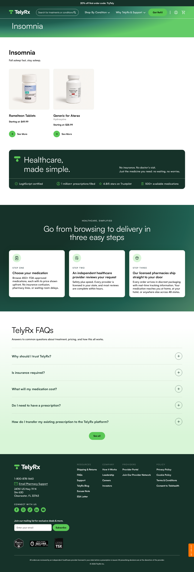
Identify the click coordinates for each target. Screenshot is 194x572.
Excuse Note (83, 491)
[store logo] (19, 12)
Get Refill (158, 12)
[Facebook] (16, 509)
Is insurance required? (28, 372)
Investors (107, 485)
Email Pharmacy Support (33, 483)
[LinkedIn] (36, 509)
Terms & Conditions (167, 480)
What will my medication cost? (34, 389)
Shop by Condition (96, 12)
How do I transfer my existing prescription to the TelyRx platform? (60, 422)
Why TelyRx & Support (129, 12)
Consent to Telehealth (168, 485)
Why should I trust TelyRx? (31, 356)
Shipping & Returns (87, 469)
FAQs (79, 474)
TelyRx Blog (83, 485)
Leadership (108, 474)
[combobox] (57, 12)
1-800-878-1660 (24, 478)
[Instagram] (23, 509)
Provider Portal (130, 469)
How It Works (109, 469)
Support (81, 480)
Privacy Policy (164, 469)
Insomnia (22, 52)
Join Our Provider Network (136, 474)
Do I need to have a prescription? (36, 405)
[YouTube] (43, 509)
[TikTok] (30, 509)
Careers (106, 480)
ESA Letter (82, 496)
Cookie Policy (164, 474)
